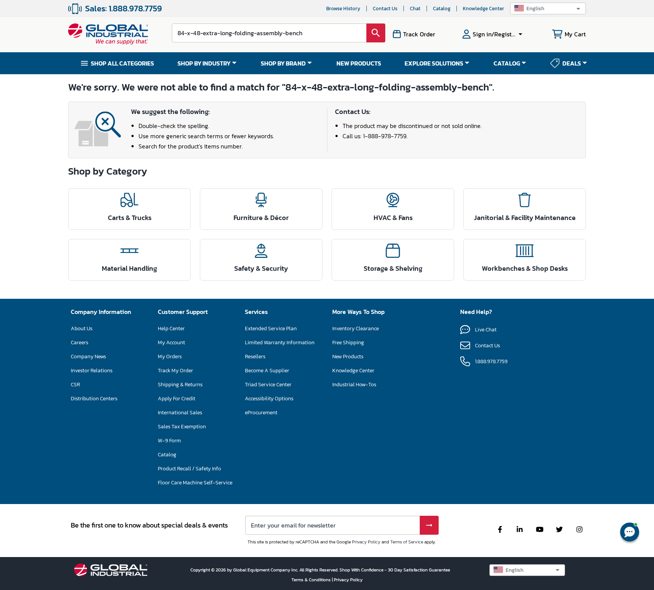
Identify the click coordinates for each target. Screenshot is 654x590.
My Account (171, 343)
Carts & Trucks (129, 217)
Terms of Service (406, 541)
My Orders (170, 357)
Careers (79, 343)
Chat (415, 8)
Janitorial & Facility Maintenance (525, 217)
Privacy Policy (366, 541)
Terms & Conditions (311, 579)
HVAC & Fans (393, 217)
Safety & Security (261, 268)
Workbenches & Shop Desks (525, 268)
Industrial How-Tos (354, 385)
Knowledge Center (483, 8)
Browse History (343, 8)
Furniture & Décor (261, 217)
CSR (75, 385)
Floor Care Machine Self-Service (195, 483)
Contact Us (385, 8)
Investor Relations (91, 371)
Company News (88, 357)
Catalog (441, 8)
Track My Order (175, 371)
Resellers (255, 357)
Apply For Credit (176, 399)
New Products (347, 357)
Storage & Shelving (393, 268)
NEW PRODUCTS (358, 63)
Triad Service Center (268, 385)
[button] (548, 8)
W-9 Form (169, 441)
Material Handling (129, 268)
